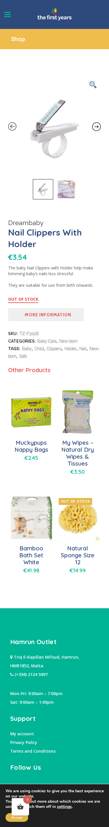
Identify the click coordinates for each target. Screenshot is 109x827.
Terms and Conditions (33, 751)
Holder (70, 348)
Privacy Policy (23, 742)
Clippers (54, 348)
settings (64, 806)
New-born (68, 341)
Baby (27, 348)
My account (22, 733)
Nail (83, 348)
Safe (23, 356)
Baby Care (46, 341)
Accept (16, 817)
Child (39, 348)
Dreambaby (26, 223)
